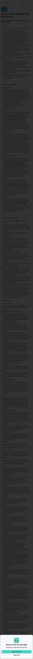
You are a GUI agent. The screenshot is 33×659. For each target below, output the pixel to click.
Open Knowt (16, 652)
